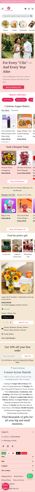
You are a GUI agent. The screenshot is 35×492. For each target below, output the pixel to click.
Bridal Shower (7, 99)
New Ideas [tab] (5, 110)
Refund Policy (18, 476)
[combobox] (17, 16)
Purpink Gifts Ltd (12, 488)
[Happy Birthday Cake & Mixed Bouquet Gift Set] (24, 121)
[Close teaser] (9, 483)
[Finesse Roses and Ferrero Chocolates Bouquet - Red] (34, 179)
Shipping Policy (6, 476)
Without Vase (7, 317)
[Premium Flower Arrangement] (8, 158)
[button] (5, 486)
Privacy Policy (6, 480)
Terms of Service (18, 480)
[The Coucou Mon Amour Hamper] (24, 206)
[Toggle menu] (2, 9)
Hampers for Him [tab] (24, 195)
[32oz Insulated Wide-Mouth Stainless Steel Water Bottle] (8, 121)
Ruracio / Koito (21, 99)
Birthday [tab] (14, 110)
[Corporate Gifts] (25, 9)
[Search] (31, 16)
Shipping (12, 305)
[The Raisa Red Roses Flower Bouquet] (24, 158)
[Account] (29, 9)
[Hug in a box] (8, 206)
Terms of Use (23, 360)
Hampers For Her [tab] (8, 195)
